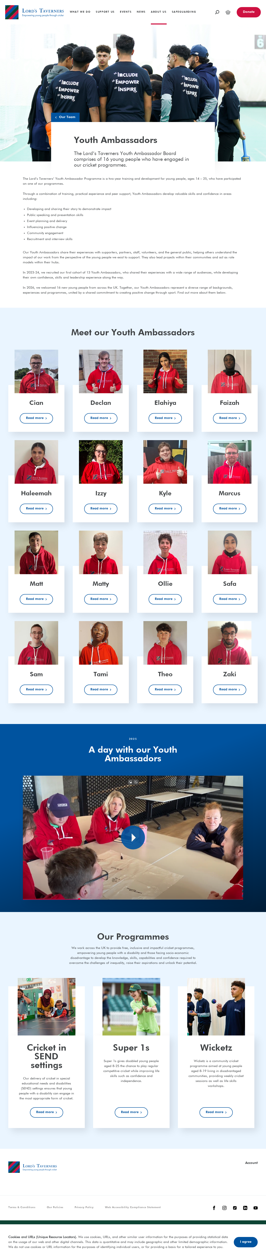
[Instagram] (224, 1208)
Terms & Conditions (21, 1207)
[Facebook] (214, 1208)
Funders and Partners (204, 1)
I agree (245, 1242)
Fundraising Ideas (223, 1)
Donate (249, 12)
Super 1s (11, 1)
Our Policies (55, 1207)
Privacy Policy (84, 1207)
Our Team (67, 117)
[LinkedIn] (245, 1208)
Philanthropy (14, 1)
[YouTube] (256, 1208)
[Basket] (227, 12)
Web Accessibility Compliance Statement (133, 1207)
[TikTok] (235, 1208)
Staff (51, 1)
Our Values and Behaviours (117, 1)
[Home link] (34, 12)
